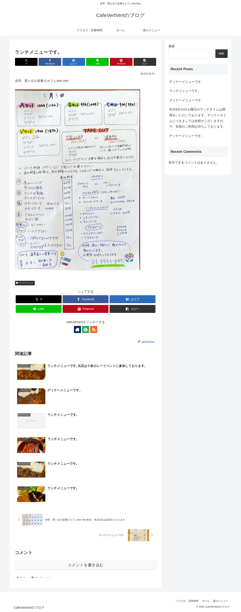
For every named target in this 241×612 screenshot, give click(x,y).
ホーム (205, 600)
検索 (171, 46)
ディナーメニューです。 (186, 81)
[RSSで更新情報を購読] (93, 329)
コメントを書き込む (86, 565)
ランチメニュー (26, 283)
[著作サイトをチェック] (77, 329)
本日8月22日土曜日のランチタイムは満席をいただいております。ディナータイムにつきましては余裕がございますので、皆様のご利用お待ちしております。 (197, 118)
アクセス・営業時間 (187, 600)
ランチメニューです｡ (184, 91)
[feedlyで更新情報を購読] (85, 329)
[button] (145, 62)
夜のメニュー (220, 600)
